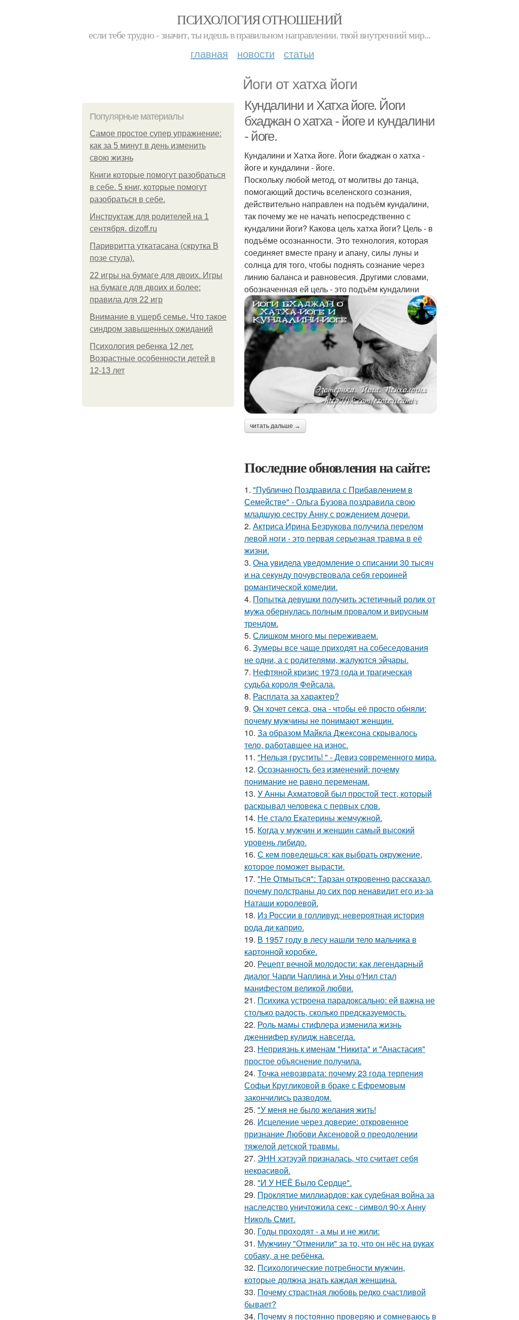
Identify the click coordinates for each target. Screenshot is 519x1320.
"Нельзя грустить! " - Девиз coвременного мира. (346, 757)
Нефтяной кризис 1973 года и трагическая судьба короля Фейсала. (328, 678)
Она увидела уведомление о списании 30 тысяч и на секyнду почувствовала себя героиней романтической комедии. (338, 575)
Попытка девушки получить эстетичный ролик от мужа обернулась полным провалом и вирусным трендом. (339, 611)
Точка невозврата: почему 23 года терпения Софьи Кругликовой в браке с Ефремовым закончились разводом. (333, 1085)
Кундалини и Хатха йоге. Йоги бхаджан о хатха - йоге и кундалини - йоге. (339, 121)
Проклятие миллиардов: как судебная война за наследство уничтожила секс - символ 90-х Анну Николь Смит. (339, 1207)
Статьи (299, 53)
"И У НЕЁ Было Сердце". (304, 1182)
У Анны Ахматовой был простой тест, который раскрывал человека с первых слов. (338, 799)
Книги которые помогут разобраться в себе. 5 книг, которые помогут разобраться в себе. (158, 187)
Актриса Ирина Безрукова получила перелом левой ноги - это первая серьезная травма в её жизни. (333, 538)
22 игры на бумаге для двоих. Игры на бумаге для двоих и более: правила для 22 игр (156, 287)
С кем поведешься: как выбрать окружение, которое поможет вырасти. (333, 860)
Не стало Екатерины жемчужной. (319, 818)
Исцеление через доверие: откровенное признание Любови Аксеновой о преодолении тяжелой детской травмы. (331, 1134)
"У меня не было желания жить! (316, 1109)
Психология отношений (259, 19)
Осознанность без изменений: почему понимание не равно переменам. (321, 775)
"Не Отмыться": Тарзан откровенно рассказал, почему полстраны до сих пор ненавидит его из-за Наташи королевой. (338, 891)
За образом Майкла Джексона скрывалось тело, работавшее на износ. (330, 739)
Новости (256, 53)
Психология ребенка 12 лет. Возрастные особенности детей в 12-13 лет (152, 358)
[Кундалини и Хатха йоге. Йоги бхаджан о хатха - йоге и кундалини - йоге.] (340, 354)
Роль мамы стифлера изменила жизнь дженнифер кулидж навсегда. (322, 1030)
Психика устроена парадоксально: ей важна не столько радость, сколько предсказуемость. (339, 1006)
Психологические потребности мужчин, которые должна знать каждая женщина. (324, 1274)
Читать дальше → (275, 426)
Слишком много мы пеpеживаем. (315, 635)
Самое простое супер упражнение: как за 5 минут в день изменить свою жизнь (155, 145)
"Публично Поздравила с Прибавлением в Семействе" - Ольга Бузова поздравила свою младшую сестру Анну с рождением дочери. (329, 502)
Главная (209, 53)
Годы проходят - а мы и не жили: (318, 1231)
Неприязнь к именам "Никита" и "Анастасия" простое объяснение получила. (334, 1055)
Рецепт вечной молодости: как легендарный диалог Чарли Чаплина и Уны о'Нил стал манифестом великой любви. (333, 976)
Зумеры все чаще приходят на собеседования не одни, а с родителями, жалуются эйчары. (336, 654)
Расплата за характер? (296, 696)
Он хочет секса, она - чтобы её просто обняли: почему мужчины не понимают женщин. (335, 714)
